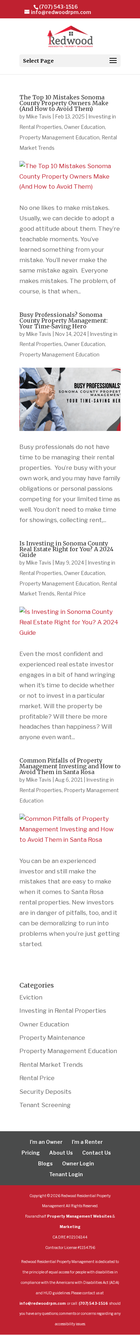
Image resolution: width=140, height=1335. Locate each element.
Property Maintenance (52, 1037)
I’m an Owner (46, 1142)
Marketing (70, 1226)
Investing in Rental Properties (62, 1010)
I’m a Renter (87, 1142)
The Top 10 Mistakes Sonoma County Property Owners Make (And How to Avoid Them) (63, 103)
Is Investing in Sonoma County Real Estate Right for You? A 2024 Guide (66, 549)
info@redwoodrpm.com (42, 1303)
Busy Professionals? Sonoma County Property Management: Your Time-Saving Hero (63, 320)
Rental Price (71, 593)
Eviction (30, 997)
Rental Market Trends (51, 1064)
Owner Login (78, 1163)
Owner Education (84, 127)
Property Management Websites (79, 1216)
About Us (61, 1153)
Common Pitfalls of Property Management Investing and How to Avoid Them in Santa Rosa (70, 766)
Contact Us (96, 1153)
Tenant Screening (45, 1105)
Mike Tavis (38, 116)
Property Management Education (59, 137)
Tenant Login (66, 1174)
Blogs (45, 1163)
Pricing (31, 1153)
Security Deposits (45, 1091)
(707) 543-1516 (58, 7)
